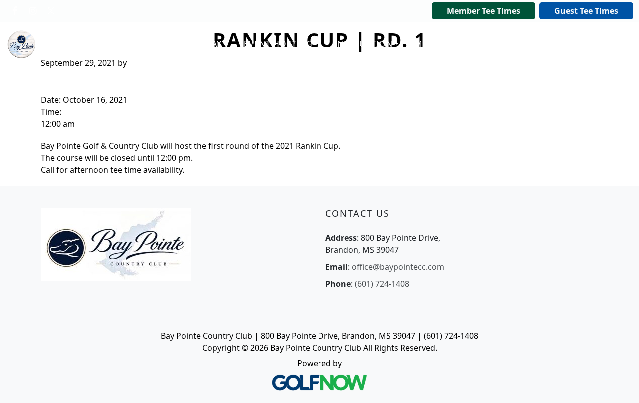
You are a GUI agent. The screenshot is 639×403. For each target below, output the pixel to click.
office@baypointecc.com (398, 266)
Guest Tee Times (586, 10)
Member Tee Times (483, 10)
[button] (196, 44)
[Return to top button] (619, 383)
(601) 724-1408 (382, 283)
